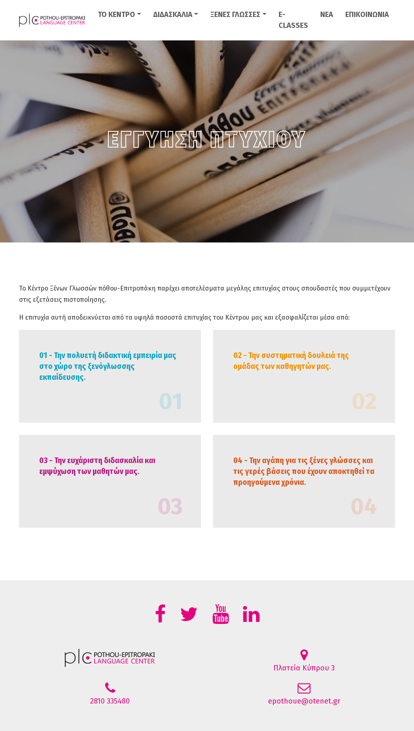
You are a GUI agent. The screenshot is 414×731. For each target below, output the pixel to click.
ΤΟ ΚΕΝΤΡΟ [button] (116, 14)
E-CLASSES (293, 20)
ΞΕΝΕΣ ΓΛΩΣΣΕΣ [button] (235, 14)
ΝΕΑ (326, 14)
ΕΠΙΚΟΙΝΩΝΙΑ (367, 14)
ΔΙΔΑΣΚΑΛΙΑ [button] (172, 14)
